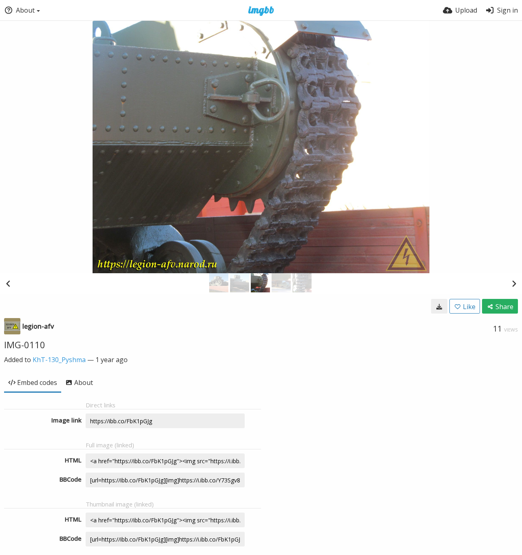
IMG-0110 (24, 344)
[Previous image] (8, 283)
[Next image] (514, 283)
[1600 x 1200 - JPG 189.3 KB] (439, 306)
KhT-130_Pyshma (59, 359)
